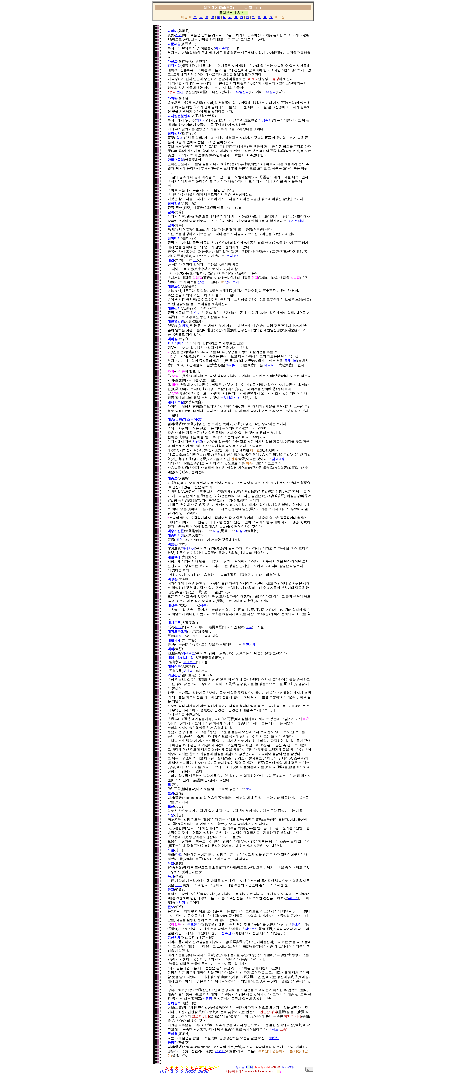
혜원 (179, 539)
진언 (178, 35)
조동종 (207, 999)
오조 (196, 312)
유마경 (293, 898)
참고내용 (278, 459)
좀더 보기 (232, 282)
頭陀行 (274, 1038)
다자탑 (201, 120)
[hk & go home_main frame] (189, 1072)
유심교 (271, 92)
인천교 (197, 441)
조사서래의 (296, 221)
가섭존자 (265, 120)
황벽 (179, 138)
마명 (216, 531)
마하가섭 (188, 548)
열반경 (183, 326)
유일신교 (242, 92)
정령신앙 (174, 66)
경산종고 (188, 653)
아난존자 (221, 48)
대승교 (241, 531)
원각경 (180, 902)
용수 (249, 627)
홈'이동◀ (244, 1067)
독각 (178, 885)
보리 (249, 789)
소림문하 (233, 256)
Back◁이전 (289, 1067)
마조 (178, 854)
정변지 (220, 1051)
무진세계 (249, 644)
